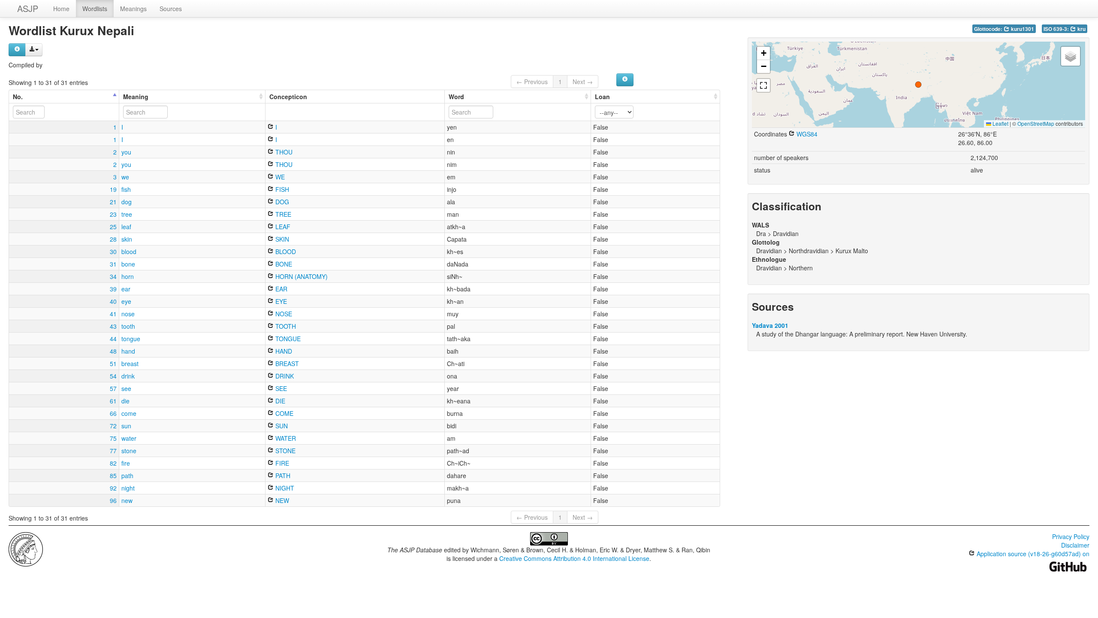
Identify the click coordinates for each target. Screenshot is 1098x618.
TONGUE (287, 338)
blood (128, 251)
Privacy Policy (1070, 536)
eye (126, 301)
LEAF (282, 226)
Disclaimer (1075, 545)
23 (113, 214)
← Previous (532, 81)
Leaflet (999, 123)
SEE (280, 388)
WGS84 (806, 134)
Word (456, 96)
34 (113, 276)
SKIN (281, 239)
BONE (283, 264)
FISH (281, 189)
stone (128, 450)
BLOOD (285, 251)
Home (61, 8)
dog (126, 201)
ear (125, 289)
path (127, 475)
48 (113, 351)
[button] (918, 84)
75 (113, 438)
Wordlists (94, 8)
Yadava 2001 (770, 325)
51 (113, 363)
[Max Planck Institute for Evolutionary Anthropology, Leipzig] (26, 548)
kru (1081, 29)
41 (113, 313)
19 (113, 189)
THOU (283, 152)
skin (126, 239)
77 (113, 450)
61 (113, 401)
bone (128, 264)
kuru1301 (1022, 29)
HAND (283, 351)
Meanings (133, 8)
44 (113, 338)
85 (113, 475)
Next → (583, 81)
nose (128, 313)
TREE (282, 214)
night (128, 488)
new (127, 500)
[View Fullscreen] (763, 85)
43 (113, 326)
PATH (282, 475)
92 (113, 488)
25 (113, 226)
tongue (130, 338)
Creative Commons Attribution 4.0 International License (574, 558)
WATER (285, 438)
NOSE (283, 313)
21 (113, 201)
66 (113, 413)
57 (113, 388)
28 (113, 239)
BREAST (286, 363)
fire (125, 463)
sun (126, 425)
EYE (280, 301)
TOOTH (285, 326)
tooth (128, 326)
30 (113, 251)
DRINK (284, 376)
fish (126, 189)
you (126, 152)
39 (113, 289)
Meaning (135, 96)
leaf (126, 226)
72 (113, 425)
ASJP (27, 8)
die (125, 401)
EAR (280, 289)
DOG (281, 201)
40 (113, 301)
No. (18, 96)
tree (126, 214)
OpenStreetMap (1035, 123)
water (128, 438)
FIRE (281, 463)
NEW (281, 500)
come (128, 413)
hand (128, 351)
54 (113, 376)
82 (113, 463)
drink (128, 376)
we (125, 177)
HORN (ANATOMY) (301, 276)
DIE (279, 401)
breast (130, 363)
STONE (285, 450)
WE (279, 177)
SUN (281, 425)
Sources (171, 8)
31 (113, 264)
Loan (602, 96)
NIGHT (284, 488)
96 (113, 500)
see (126, 388)
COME (283, 413)
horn (127, 276)
